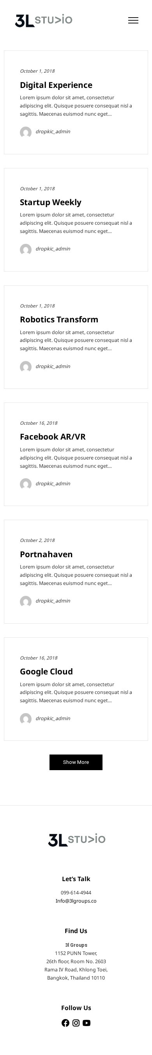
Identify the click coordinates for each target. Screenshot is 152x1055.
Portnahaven (46, 555)
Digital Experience (56, 85)
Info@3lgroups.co (76, 901)
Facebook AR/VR (53, 437)
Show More (76, 762)
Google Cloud (46, 672)
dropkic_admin (52, 132)
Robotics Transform (59, 320)
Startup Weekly (50, 203)
